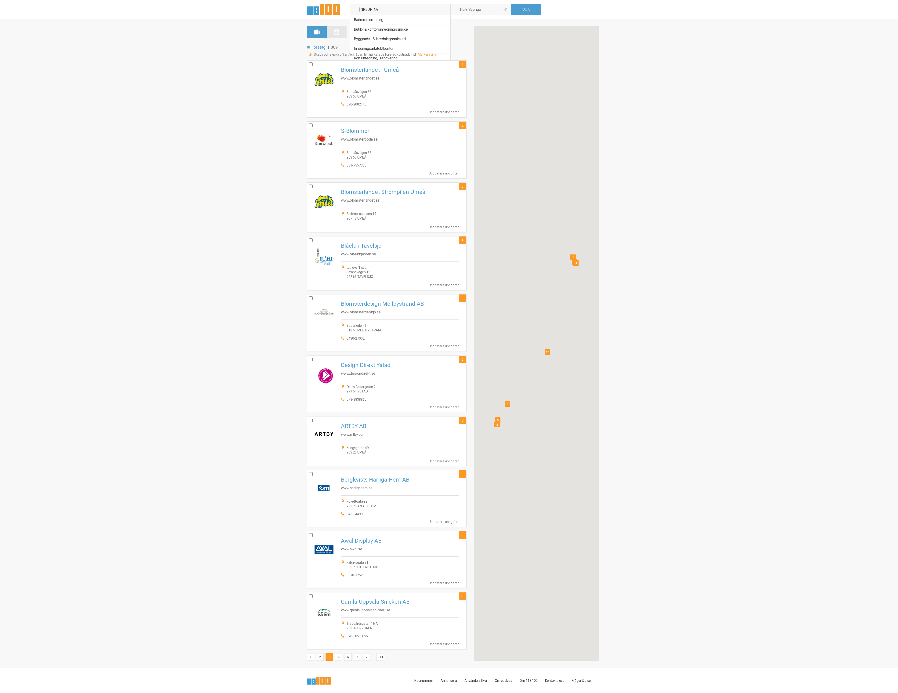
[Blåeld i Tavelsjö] (386, 263)
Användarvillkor (475, 680)
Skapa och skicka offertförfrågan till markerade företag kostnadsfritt (365, 54)
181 (380, 657)
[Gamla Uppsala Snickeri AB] (386, 620)
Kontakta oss (554, 680)
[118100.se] (323, 5)
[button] (576, 263)
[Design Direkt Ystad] (386, 384)
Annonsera (449, 680)
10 (462, 596)
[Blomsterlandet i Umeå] (386, 89)
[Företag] (317, 32)
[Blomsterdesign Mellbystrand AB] (386, 322)
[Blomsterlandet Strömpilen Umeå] (386, 207)
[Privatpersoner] (337, 32)
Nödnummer (423, 680)
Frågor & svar (581, 680)
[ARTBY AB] (386, 441)
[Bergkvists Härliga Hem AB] (386, 498)
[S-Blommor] (386, 150)
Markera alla (427, 54)
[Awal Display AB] (386, 559)
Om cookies (503, 680)
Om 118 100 (529, 680)
